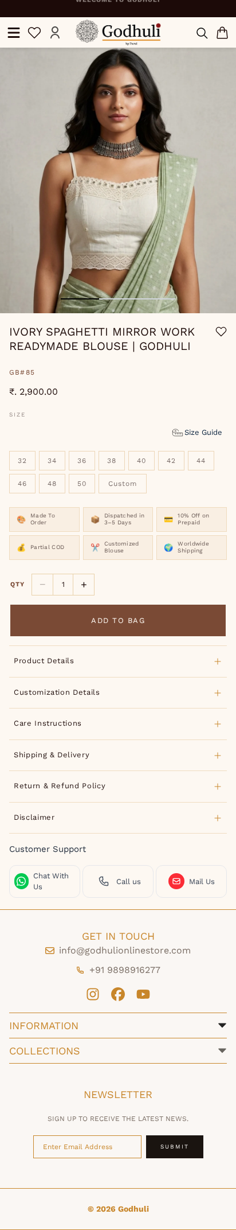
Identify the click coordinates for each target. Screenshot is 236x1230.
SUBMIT (174, 1146)
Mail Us (202, 881)
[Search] (202, 33)
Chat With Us (51, 881)
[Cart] (222, 33)
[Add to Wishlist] (221, 331)
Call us (128, 881)
